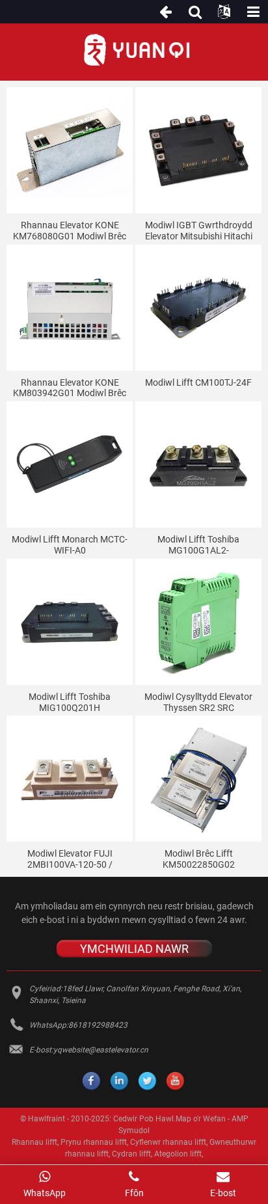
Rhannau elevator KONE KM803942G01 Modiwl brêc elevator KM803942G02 (69, 388)
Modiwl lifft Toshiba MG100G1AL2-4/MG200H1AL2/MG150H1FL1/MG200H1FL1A (200, 545)
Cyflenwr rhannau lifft (168, 1142)
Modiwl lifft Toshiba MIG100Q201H (70, 702)
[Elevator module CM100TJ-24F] (198, 308)
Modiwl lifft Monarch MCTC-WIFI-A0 (69, 544)
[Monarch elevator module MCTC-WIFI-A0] (70, 464)
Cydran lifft (131, 1153)
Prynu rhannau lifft (93, 1142)
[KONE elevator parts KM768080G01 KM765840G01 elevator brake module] (70, 150)
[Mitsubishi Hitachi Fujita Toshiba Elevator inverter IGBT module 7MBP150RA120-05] (198, 150)
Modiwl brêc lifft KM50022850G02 (199, 859)
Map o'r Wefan (201, 1118)
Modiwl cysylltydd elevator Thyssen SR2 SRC (198, 702)
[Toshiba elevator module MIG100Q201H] (70, 622)
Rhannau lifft (34, 1142)
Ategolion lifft (178, 1153)
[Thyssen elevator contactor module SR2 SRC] (198, 622)
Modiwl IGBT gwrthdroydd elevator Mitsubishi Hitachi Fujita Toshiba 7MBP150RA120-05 (198, 231)
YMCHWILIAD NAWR (134, 949)
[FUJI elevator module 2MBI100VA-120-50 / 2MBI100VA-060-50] (70, 779)
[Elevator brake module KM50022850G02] (198, 779)
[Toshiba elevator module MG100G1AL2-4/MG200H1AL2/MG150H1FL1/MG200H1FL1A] (198, 464)
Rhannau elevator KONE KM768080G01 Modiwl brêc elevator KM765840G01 (69, 231)
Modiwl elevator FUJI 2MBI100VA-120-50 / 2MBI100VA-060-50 (70, 859)
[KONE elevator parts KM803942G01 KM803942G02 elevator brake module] (70, 308)
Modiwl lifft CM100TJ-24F (198, 382)
